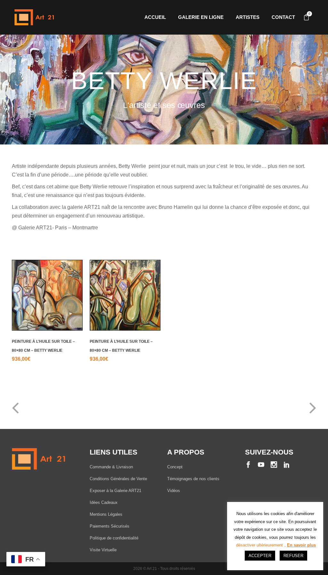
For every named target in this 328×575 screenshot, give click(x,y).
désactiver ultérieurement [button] (259, 545)
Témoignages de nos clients (193, 478)
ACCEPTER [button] (260, 555)
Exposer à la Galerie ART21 (115, 490)
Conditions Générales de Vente (118, 478)
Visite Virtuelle (103, 549)
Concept (175, 466)
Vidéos (173, 490)
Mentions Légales (106, 514)
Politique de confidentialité (114, 538)
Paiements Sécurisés (109, 526)
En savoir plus (301, 545)
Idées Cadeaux (104, 502)
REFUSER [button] (293, 555)
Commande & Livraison (111, 466)
